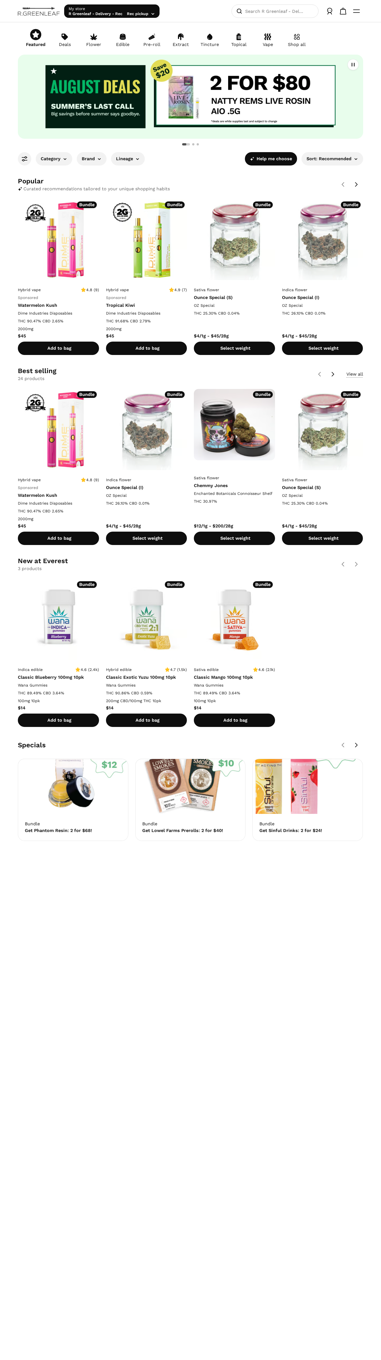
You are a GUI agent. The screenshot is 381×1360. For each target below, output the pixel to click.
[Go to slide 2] (193, 144)
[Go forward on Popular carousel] (356, 184)
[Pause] (353, 64)
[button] (190, 97)
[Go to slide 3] (198, 144)
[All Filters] (24, 159)
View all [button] (354, 374)
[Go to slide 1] (186, 144)
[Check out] (343, 11)
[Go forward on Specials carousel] (356, 745)
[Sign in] (329, 11)
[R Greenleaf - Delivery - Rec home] (39, 11)
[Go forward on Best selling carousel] (333, 374)
